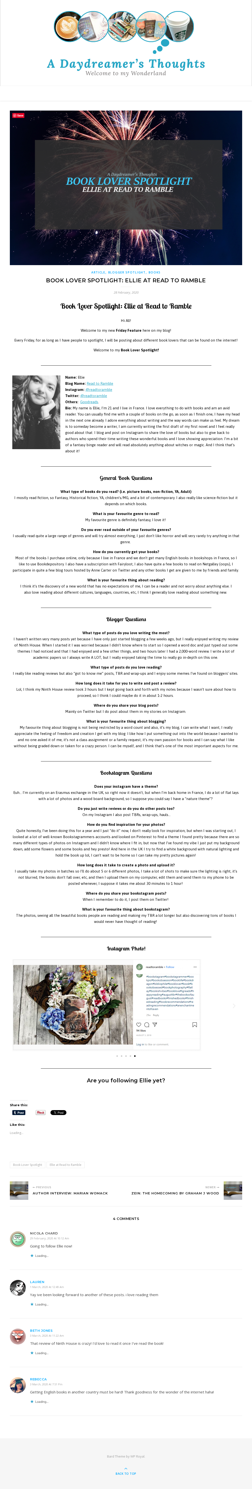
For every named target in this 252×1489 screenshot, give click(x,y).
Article (98, 272)
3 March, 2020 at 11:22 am (47, 1335)
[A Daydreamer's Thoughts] (126, 43)
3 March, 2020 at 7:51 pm (46, 1384)
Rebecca (38, 1379)
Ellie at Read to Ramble (65, 1165)
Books (155, 272)
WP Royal (137, 1456)
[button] (117, 1056)
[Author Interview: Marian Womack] (19, 1190)
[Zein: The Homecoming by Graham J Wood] (233, 1190)
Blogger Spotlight (127, 272)
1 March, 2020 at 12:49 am (47, 1287)
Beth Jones (41, 1330)
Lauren (37, 1282)
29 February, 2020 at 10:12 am (49, 1238)
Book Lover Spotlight (27, 1165)
